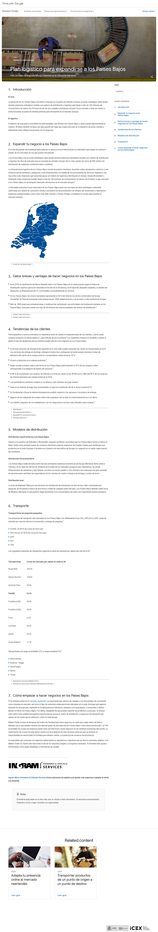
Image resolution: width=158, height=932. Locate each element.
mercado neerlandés (38, 701)
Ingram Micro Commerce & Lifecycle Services (27, 777)
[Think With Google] (13, 3)
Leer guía (15, 895)
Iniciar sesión (148, 11)
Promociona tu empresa (81, 11)
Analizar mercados (32, 11)
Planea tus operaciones (54, 11)
